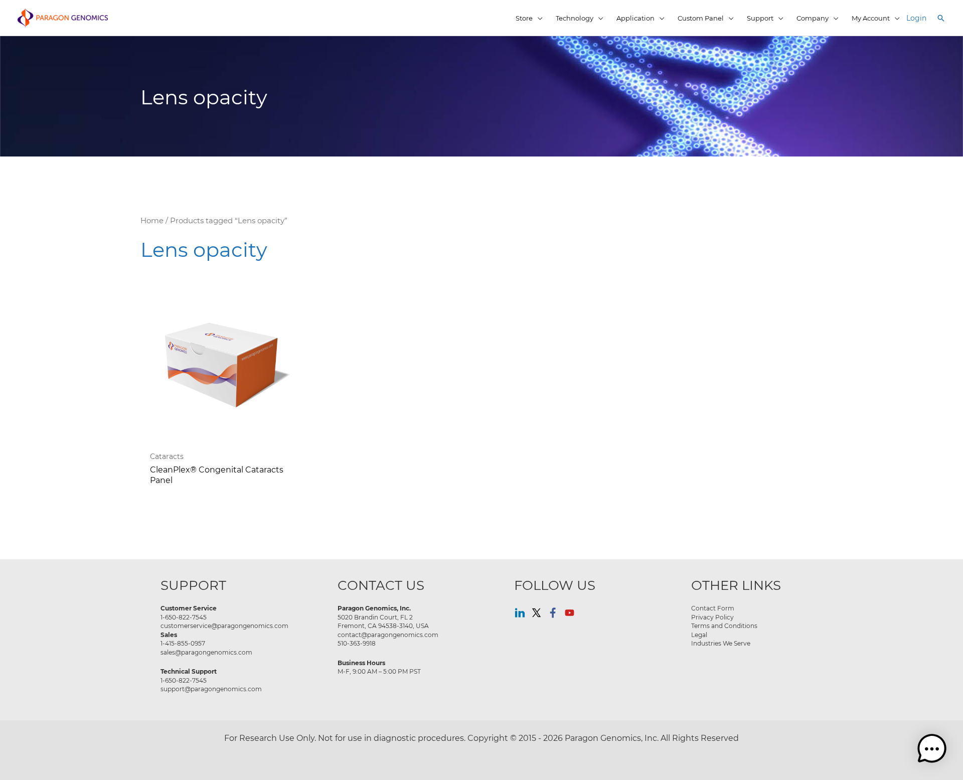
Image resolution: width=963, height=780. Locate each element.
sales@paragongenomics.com (206, 652)
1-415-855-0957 (182, 643)
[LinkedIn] (520, 612)
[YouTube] (569, 612)
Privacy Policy (712, 617)
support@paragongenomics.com (211, 689)
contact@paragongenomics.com (388, 635)
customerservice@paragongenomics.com (224, 625)
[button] (940, 18)
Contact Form (712, 608)
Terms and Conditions (724, 625)
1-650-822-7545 (183, 617)
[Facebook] (553, 612)
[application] (538, 18)
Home (152, 220)
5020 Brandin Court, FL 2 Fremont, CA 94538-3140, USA (383, 621)
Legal (699, 635)
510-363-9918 (357, 643)
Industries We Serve (720, 643)
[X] (536, 612)
